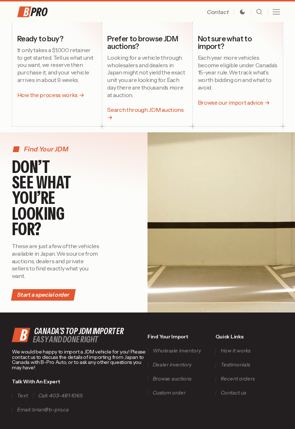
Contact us (233, 393)
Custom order (169, 393)
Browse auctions (172, 379)
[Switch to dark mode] (242, 12)
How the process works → (50, 95)
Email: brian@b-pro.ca (43, 409)
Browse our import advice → (234, 102)
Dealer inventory (172, 365)
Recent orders (237, 379)
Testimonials (235, 365)
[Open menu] (276, 12)
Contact (218, 11)
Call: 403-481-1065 (60, 395)
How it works (235, 350)
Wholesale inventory (176, 350)
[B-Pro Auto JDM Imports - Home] (41, 12)
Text (22, 395)
